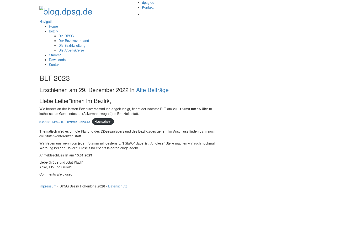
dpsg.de (148, 2)
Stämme (55, 54)
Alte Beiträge (152, 89)
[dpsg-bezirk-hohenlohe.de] (65, 9)
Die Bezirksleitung (71, 45)
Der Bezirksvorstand (73, 40)
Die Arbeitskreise (71, 50)
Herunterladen (103, 121)
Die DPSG (66, 35)
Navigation (47, 21)
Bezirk (53, 31)
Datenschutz (117, 186)
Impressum (47, 186)
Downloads (57, 59)
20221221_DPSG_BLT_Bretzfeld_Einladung (64, 121)
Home (53, 26)
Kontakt (148, 7)
